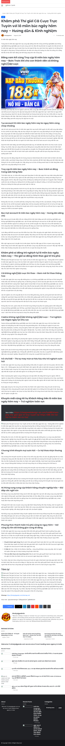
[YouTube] (19, 624)
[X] (17, 624)
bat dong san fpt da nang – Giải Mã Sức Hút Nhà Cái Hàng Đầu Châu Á (54, 635)
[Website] (13, 624)
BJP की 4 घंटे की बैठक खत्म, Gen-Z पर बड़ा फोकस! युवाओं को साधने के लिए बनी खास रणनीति (37, 669)
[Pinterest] (32, 606)
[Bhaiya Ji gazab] (10, 5)
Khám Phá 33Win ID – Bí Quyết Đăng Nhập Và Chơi (10, 634)
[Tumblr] (28, 606)
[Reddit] (37, 606)
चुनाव (8, 13)
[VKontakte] (41, 606)
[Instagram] (21, 624)
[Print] (49, 606)
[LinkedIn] (24, 606)
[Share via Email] (45, 606)
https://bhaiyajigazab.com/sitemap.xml (18, 595)
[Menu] (2, 6)
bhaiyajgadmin (8, 35)
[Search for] (63, 6)
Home (4, 13)
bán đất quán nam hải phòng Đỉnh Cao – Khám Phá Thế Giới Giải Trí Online (32, 635)
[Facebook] (15, 624)
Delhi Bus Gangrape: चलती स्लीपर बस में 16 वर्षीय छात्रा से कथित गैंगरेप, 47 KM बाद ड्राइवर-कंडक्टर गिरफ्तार (37, 714)
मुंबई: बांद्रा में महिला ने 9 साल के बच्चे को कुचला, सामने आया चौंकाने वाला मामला (34, 661)
